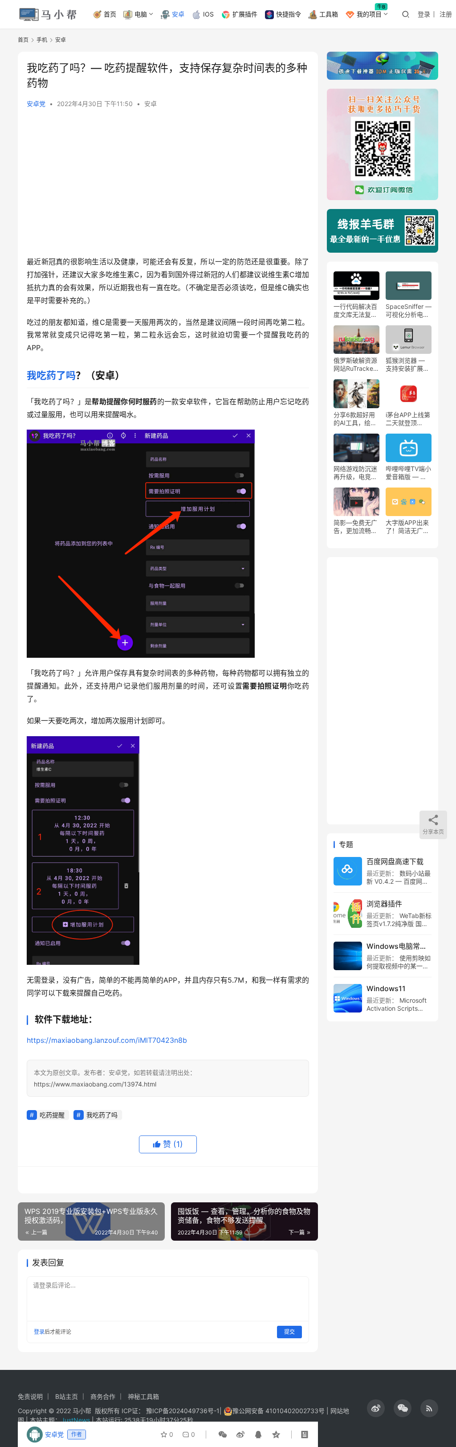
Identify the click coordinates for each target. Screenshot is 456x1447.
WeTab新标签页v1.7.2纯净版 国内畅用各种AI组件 (399, 923)
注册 (446, 14)
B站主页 (66, 1396)
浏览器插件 (384, 903)
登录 (424, 14)
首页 (110, 14)
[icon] (376, 1408)
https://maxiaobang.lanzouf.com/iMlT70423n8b (107, 1040)
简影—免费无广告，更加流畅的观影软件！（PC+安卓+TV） (355, 527)
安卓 (178, 14)
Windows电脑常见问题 (399, 946)
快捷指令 (288, 14)
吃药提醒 (52, 1115)
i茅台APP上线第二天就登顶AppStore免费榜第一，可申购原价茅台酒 (408, 419)
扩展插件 (244, 14)
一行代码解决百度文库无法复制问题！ (355, 311)
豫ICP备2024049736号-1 (183, 1410)
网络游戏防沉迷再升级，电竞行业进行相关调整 (355, 473)
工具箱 (328, 14)
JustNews (76, 1420)
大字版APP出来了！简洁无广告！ (407, 527)
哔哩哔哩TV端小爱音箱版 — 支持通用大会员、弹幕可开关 (408, 473)
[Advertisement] (168, 184)
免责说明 (30, 1396)
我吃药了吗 (51, 375)
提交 (289, 1331)
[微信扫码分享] (223, 1435)
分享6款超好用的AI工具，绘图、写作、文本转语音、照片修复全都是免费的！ (355, 419)
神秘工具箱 (143, 1396)
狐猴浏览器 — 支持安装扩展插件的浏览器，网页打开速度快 (407, 365)
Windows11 (386, 988)
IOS (208, 14)
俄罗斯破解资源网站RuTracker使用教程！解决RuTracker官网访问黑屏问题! (355, 365)
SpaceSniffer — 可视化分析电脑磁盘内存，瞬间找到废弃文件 (409, 311)
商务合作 (102, 1396)
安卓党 (36, 103)
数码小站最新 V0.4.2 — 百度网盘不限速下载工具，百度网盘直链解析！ (398, 885)
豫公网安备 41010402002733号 (279, 1410)
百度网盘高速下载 (394, 861)
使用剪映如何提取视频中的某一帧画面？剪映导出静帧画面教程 (398, 970)
